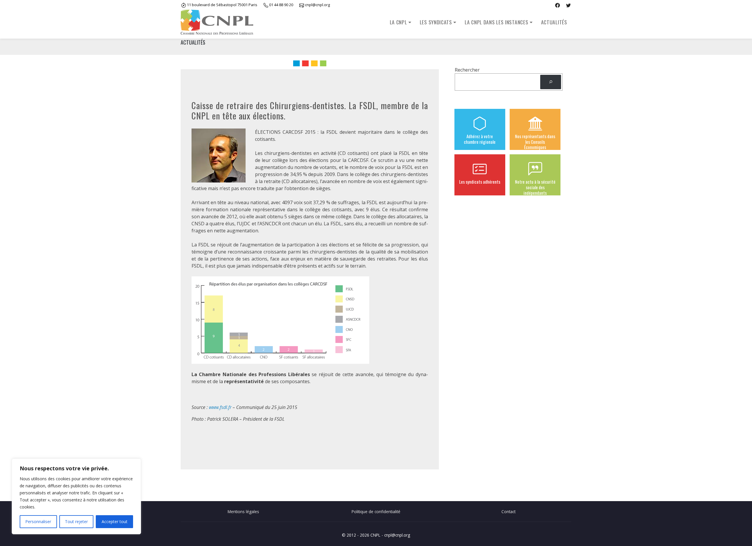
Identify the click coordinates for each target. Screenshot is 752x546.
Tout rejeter (76, 521)
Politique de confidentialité (376, 511)
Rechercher (467, 70)
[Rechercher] (550, 82)
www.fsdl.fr (220, 407)
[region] (76, 496)
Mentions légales (243, 511)
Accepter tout (114, 521)
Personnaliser (38, 521)
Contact (508, 511)
